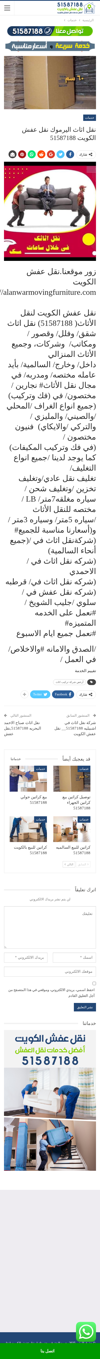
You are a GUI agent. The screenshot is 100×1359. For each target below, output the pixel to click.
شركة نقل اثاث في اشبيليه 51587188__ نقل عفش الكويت (75, 728)
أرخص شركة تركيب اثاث (69, 682)
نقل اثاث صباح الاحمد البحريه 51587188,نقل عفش (22, 728)
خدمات (89, 118)
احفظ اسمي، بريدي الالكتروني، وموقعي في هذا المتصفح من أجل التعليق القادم (51, 993)
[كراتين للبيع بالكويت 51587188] (28, 829)
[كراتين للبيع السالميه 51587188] (72, 829)
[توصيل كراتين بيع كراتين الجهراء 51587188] (72, 779)
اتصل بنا (47, 1351)
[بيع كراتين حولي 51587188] (28, 779)
